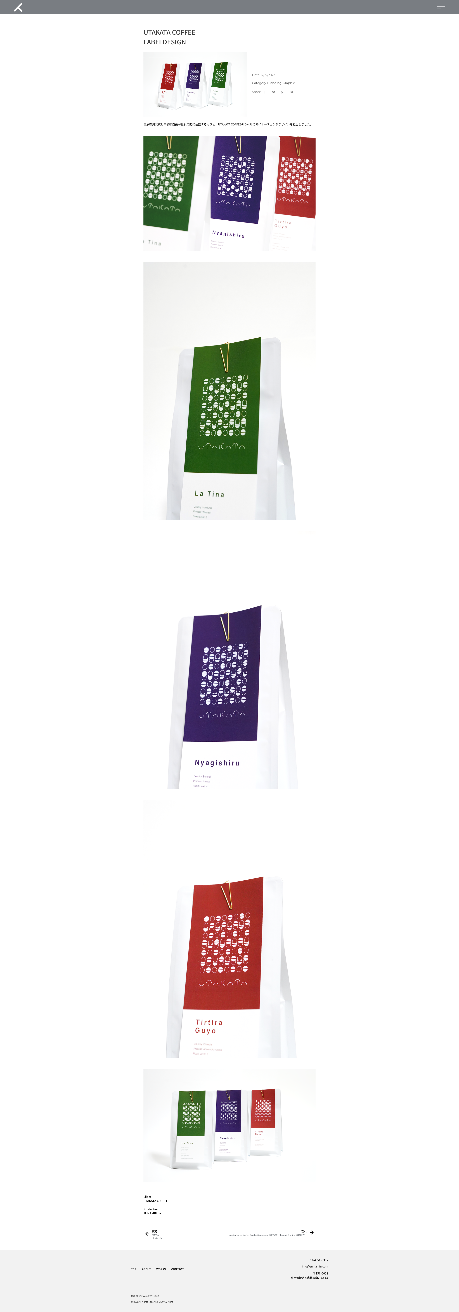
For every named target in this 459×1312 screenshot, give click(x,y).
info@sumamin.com (315, 1266)
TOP (133, 1269)
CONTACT (177, 1269)
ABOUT (146, 1269)
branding (274, 83)
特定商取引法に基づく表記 (145, 1295)
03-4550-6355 (319, 1260)
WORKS (161, 1269)
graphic (289, 83)
